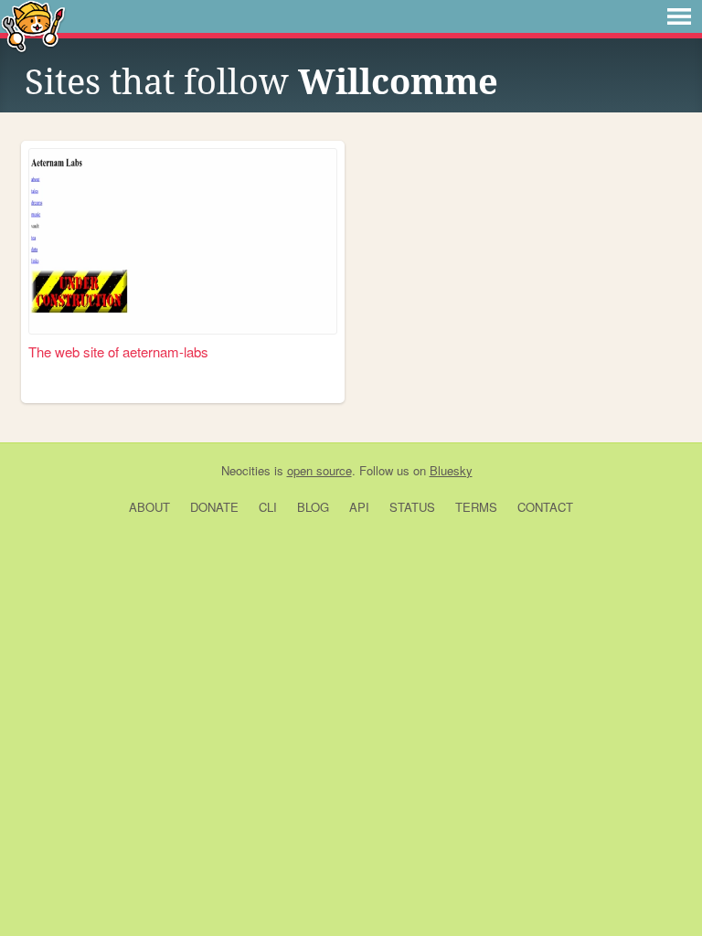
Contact (545, 507)
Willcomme (398, 82)
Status (412, 507)
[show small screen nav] (679, 16)
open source (319, 470)
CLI (268, 507)
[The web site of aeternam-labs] (182, 241)
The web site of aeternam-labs (118, 351)
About (149, 507)
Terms (476, 507)
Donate (214, 507)
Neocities (246, 470)
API (359, 507)
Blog (313, 507)
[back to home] (33, 25)
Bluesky (451, 470)
